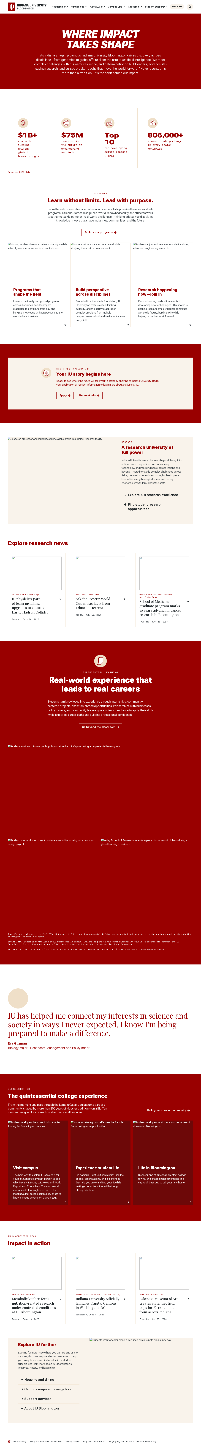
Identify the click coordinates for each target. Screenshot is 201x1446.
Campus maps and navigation (47, 1389)
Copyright (113, 1441)
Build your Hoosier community (166, 1110)
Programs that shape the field (27, 292)
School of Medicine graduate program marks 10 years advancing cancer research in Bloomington (160, 608)
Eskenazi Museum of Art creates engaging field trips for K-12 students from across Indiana (158, 1305)
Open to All (56, 1441)
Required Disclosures (94, 1441)
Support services (37, 1399)
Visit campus (25, 1168)
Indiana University (147, 1441)
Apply (63, 395)
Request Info (87, 395)
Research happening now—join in (157, 292)
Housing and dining (39, 1380)
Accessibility (19, 1441)
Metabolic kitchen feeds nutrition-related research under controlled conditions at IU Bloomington (34, 1305)
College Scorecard (39, 1441)
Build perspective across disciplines (93, 292)
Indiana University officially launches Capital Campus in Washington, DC (97, 1303)
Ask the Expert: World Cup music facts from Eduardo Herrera (93, 603)
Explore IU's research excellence (153, 495)
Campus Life (115, 7)
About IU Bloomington (41, 1408)
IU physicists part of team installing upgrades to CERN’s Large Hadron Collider (30, 605)
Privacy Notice (72, 1441)
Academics (58, 7)
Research (133, 7)
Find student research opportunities (145, 507)
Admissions (77, 7)
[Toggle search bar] (190, 7)
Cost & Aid (96, 7)
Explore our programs (98, 232)
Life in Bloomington (156, 1168)
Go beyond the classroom (98, 727)
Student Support (154, 7)
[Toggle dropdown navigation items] (66, 6)
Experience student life (97, 1168)
